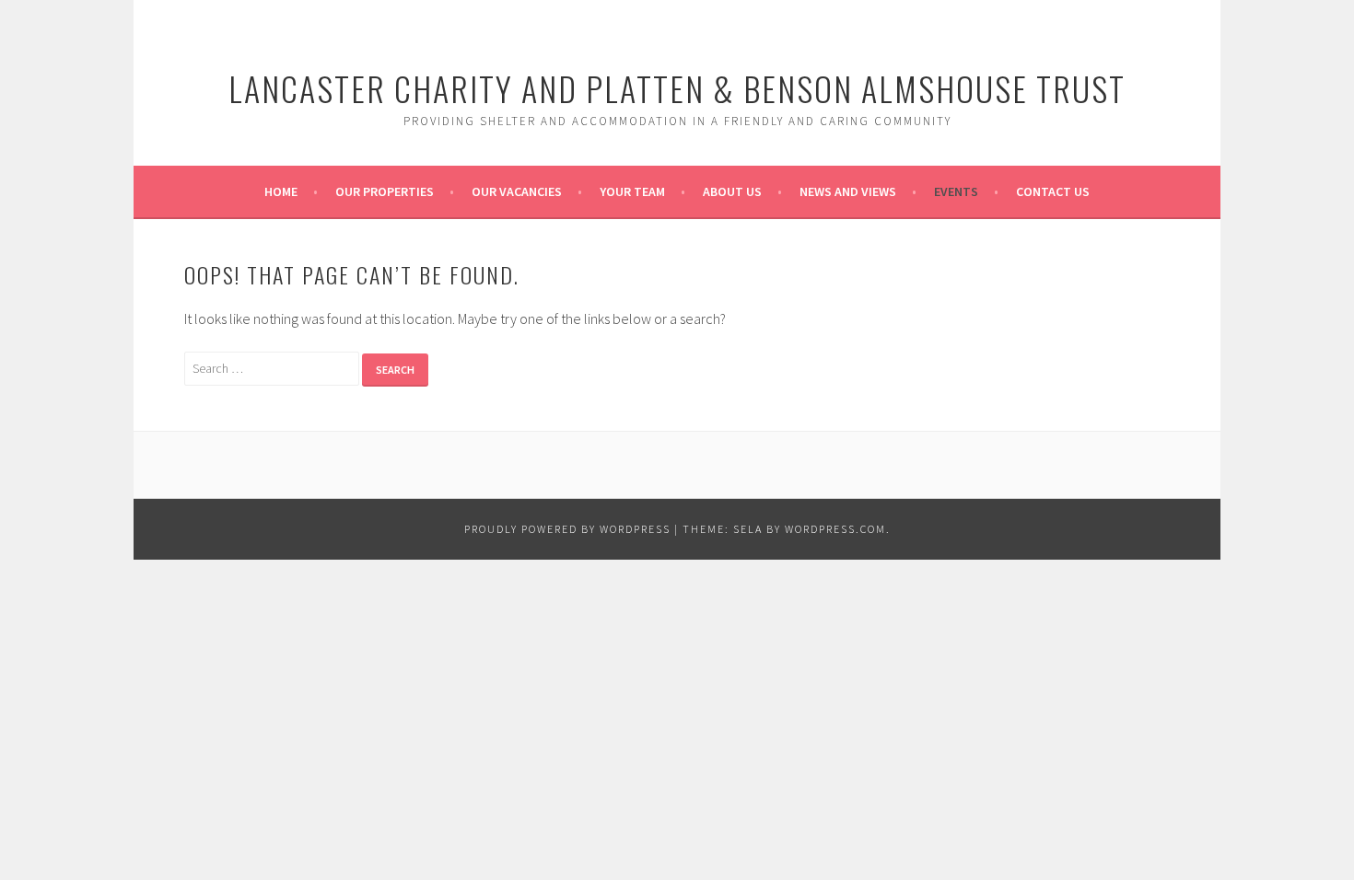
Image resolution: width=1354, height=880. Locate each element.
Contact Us (1053, 191)
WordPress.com (835, 529)
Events (956, 191)
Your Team (632, 191)
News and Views (848, 191)
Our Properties (384, 191)
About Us (732, 191)
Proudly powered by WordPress (567, 529)
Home (281, 191)
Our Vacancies (517, 191)
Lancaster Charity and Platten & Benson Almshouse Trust (677, 88)
